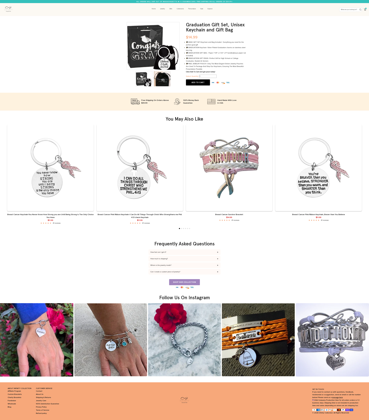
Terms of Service (42, 410)
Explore (210, 9)
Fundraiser (12, 401)
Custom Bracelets (15, 394)
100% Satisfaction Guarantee (47, 404)
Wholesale (12, 404)
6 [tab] (189, 228)
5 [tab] (187, 228)
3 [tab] (183, 228)
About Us (39, 394)
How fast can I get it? (158, 252)
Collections (180, 9)
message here (337, 397)
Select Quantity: (192, 76)
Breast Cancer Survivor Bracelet (229, 214)
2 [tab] (181, 228)
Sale (201, 9)
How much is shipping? (159, 259)
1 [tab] (179, 228)
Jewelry (162, 9)
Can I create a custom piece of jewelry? (165, 272)
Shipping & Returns (43, 397)
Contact (39, 391)
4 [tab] (185, 228)
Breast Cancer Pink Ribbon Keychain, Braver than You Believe (318, 214)
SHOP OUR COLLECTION (184, 282)
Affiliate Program (14, 391)
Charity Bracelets (14, 397)
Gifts (170, 9)
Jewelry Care (41, 401)
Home (154, 9)
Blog (9, 407)
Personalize (192, 9)
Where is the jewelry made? (160, 265)
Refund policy (41, 413)
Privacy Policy (41, 407)
